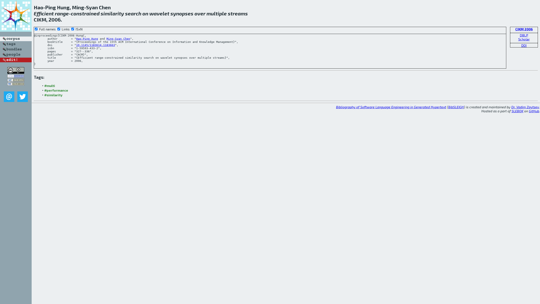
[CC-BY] (15, 72)
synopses (181, 13)
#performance (56, 90)
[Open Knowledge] (15, 76)
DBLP (524, 35)
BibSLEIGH (456, 107)
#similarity (53, 95)
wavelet (159, 13)
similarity (112, 13)
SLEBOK (517, 111)
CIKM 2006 (524, 29)
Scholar (524, 39)
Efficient (44, 13)
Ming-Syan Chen (118, 38)
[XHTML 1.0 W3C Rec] (15, 80)
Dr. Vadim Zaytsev (525, 107)
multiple (217, 13)
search (133, 13)
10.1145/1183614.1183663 (95, 45)
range (62, 13)
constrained (85, 13)
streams (238, 13)
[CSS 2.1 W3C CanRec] (15, 88)
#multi (49, 86)
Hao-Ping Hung (87, 38)
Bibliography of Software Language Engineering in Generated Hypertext (391, 107)
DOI (524, 45)
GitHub (534, 111)
